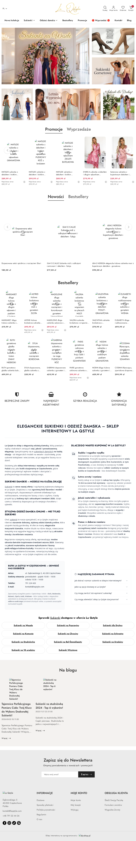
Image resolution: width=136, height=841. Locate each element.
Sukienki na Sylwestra (112, 633)
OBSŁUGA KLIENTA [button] (116, 793)
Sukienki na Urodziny (112, 641)
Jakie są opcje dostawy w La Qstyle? (90, 587)
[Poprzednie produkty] (7, 150)
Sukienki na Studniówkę (23, 641)
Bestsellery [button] (78, 197)
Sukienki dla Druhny (112, 625)
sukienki (13, 519)
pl (4, 8)
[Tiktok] (14, 823)
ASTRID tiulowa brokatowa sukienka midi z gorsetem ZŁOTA (34, 321)
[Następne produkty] (128, 150)
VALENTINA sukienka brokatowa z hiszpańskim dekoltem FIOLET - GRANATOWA (101, 321)
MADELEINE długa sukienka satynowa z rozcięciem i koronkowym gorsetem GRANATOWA (56, 321)
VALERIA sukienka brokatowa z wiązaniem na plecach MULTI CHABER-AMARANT (79, 321)
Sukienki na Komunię (23, 633)
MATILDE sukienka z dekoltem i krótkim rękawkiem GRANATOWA (12, 173)
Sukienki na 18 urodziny (23, 650)
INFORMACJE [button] (45, 793)
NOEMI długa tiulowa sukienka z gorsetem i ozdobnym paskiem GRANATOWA (101, 369)
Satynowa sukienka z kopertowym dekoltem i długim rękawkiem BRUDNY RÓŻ (121, 173)
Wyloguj (74, 809)
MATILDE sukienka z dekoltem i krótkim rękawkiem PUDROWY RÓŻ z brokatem (40, 173)
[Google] (19, 823)
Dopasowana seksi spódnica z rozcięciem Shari (21, 263)
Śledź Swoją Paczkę (114, 800)
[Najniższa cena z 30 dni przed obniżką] (24, 182)
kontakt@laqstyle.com (12, 810)
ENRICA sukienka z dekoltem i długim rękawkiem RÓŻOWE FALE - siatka (95, 173)
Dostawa (40, 800)
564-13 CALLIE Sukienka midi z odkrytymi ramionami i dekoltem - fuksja (64, 264)
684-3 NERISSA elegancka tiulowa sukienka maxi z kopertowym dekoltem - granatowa (113, 264)
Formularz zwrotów (113, 805)
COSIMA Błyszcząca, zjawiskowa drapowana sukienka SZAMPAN (124, 369)
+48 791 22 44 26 (11, 815)
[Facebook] (4, 823)
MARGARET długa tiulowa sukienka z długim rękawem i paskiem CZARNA (9, 321)
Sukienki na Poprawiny (68, 625)
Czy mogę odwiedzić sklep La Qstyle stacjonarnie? (97, 599)
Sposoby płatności (45, 805)
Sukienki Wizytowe (68, 650)
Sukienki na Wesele (23, 625)
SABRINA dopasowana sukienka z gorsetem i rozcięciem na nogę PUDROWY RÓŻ (56, 369)
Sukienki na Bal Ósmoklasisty (68, 641)
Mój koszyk (76, 805)
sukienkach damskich (43, 451)
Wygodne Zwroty (112, 809)
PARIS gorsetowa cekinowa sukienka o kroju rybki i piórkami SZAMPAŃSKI (78, 369)
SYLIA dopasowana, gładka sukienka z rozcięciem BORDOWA (34, 369)
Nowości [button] (56, 197)
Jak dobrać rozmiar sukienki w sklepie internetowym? (98, 580)
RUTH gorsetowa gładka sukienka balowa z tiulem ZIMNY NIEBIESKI (11, 369)
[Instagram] (9, 823)
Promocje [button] (54, 129)
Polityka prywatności (46, 809)
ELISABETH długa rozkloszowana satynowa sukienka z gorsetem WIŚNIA (123, 321)
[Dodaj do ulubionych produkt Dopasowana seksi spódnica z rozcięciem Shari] (41, 207)
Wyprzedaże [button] (79, 129)
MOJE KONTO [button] (79, 793)
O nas (39, 819)
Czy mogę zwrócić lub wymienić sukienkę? (93, 593)
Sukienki (8, 486)
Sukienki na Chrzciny (68, 633)
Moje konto (76, 800)
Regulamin (41, 814)
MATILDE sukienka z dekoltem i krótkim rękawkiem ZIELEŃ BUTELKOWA (64, 173)
